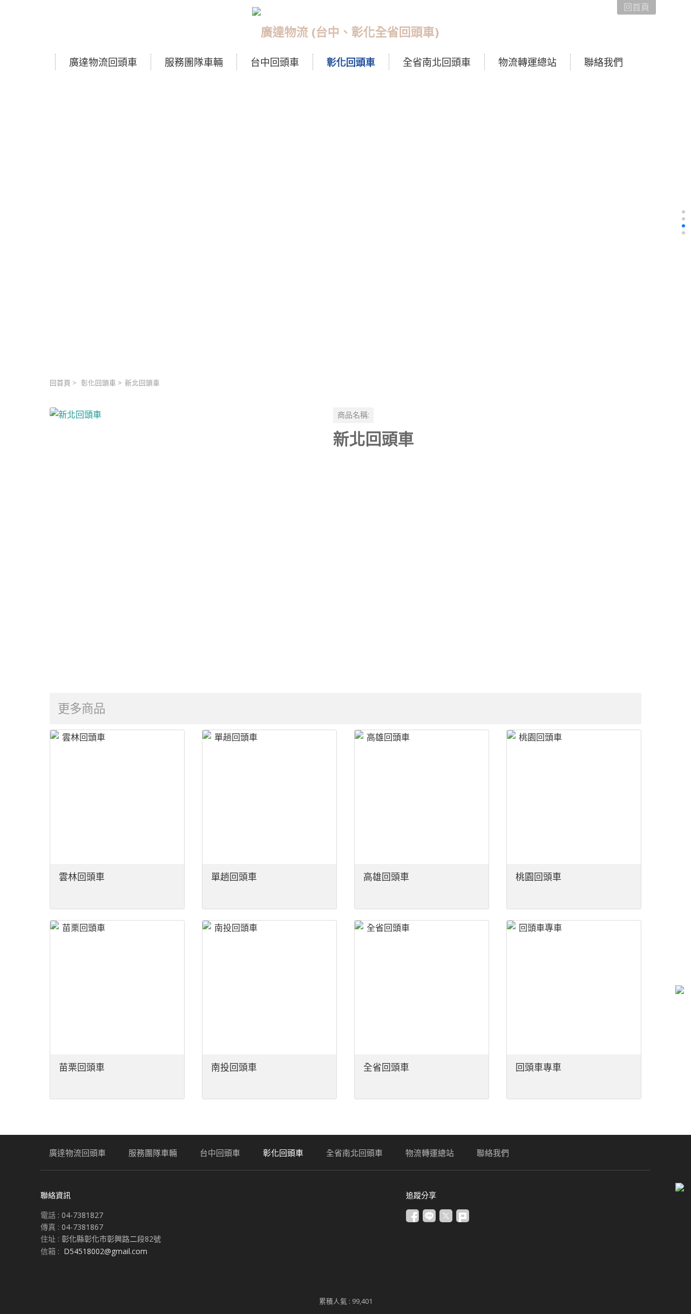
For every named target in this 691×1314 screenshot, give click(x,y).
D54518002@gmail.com (105, 1251)
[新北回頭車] (183, 540)
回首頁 (60, 382)
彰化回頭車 (98, 382)
